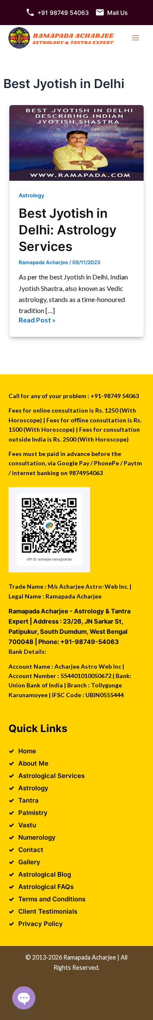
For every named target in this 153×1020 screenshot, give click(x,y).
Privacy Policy (40, 924)
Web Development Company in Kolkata (73, 988)
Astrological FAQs (46, 887)
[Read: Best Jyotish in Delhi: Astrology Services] (76, 142)
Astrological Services (51, 776)
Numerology (37, 837)
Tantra (28, 800)
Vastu (27, 825)
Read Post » (37, 320)
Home (27, 751)
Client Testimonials (47, 911)
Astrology (31, 195)
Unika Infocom (109, 977)
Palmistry (33, 813)
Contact (30, 850)
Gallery (29, 862)
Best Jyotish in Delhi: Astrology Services (67, 229)
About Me (33, 763)
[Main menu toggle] (135, 38)
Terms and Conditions (51, 899)
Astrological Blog (44, 874)
